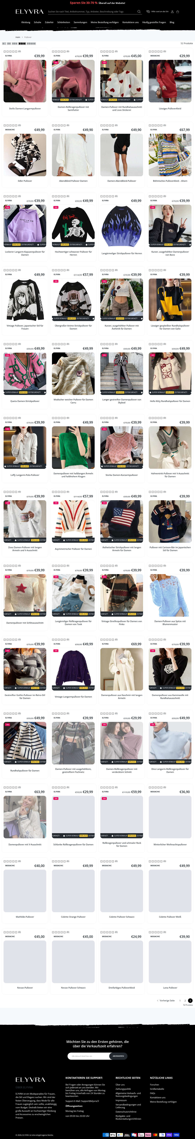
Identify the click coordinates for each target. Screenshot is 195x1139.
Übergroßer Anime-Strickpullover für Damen (73, 327)
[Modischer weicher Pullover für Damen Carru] (73, 373)
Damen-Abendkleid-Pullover (121, 180)
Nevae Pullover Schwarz (73, 987)
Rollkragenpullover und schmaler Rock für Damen (121, 844)
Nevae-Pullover (25, 987)
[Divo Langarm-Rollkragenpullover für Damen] (170, 743)
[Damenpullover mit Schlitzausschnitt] (25, 595)
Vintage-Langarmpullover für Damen (73, 696)
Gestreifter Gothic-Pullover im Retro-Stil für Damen (25, 696)
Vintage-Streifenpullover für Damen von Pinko (121, 623)
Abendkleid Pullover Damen (73, 180)
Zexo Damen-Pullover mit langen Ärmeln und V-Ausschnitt (25, 549)
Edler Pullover (25, 180)
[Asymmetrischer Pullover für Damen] (73, 521)
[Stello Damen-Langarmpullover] (25, 81)
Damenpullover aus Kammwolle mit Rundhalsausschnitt (170, 696)
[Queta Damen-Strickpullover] (25, 373)
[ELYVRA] (30, 12)
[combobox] (95, 11)
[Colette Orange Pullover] (73, 891)
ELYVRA (8, 56)
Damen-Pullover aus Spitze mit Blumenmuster (170, 623)
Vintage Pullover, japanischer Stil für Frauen (25, 327)
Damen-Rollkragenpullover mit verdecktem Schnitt (121, 770)
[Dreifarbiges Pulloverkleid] (121, 962)
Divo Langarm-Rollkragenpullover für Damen (170, 770)
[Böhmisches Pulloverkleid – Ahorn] (170, 155)
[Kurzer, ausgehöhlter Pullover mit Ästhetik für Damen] (121, 299)
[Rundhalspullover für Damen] (25, 743)
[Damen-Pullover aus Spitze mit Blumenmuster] (170, 595)
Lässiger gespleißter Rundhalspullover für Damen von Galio (170, 327)
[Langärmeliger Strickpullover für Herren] (121, 226)
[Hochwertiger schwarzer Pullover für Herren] (73, 226)
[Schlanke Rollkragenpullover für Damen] (73, 817)
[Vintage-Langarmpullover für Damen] (73, 669)
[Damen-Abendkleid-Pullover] (121, 155)
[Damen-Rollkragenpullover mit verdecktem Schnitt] (121, 743)
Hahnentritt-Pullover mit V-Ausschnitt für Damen (170, 475)
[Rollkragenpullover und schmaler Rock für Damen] (121, 817)
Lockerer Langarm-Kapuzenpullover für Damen (25, 253)
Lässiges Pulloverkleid (170, 108)
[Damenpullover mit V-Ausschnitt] (25, 817)
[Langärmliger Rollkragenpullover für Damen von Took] (73, 595)
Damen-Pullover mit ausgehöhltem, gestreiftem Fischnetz (73, 770)
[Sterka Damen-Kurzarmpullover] (121, 447)
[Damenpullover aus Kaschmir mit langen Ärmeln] (121, 669)
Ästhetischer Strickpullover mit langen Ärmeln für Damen (121, 549)
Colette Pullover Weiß (170, 916)
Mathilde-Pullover (25, 916)
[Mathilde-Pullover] (25, 891)
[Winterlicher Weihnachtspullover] (170, 817)
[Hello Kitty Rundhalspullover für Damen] (170, 373)
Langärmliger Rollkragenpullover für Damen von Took (73, 623)
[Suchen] (139, 11)
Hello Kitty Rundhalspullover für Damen (170, 401)
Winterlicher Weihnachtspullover (170, 844)
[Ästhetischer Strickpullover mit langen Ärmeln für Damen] (121, 521)
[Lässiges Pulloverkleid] (170, 81)
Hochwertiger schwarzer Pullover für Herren (73, 253)
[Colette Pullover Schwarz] (121, 891)
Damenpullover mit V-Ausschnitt (25, 844)
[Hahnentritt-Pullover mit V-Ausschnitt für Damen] (170, 447)
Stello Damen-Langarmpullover (25, 108)
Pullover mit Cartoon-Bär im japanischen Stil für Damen (170, 549)
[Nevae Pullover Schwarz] (73, 962)
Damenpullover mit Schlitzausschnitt (25, 622)
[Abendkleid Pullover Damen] (73, 155)
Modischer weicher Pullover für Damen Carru (73, 401)
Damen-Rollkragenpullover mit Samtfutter (73, 108)
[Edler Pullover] (25, 155)
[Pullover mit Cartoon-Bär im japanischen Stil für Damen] (170, 521)
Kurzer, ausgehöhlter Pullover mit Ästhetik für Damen (122, 327)
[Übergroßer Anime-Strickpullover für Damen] (73, 299)
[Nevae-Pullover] (25, 962)
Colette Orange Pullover (73, 916)
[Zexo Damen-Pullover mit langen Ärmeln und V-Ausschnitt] (25, 521)
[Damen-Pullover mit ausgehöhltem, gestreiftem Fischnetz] (73, 743)
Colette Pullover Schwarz (121, 916)
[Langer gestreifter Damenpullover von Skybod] (121, 373)
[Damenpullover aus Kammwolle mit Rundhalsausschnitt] (170, 669)
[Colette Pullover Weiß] (170, 891)
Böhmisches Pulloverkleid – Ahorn (170, 180)
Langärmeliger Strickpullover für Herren (122, 253)
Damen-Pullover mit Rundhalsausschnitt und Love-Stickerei (121, 108)
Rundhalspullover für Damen (24, 770)
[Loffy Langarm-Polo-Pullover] (25, 447)
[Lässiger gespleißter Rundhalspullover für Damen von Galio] (170, 299)
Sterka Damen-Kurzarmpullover (122, 474)
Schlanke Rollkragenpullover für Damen (73, 844)
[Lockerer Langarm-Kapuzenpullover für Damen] (25, 226)
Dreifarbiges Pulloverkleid (122, 987)
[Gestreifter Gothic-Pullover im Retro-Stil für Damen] (25, 669)
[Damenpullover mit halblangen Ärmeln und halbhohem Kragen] (73, 447)
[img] (10, 51)
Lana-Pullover (170, 987)
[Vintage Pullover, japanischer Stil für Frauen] (25, 299)
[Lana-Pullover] (170, 962)
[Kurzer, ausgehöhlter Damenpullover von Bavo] (170, 226)
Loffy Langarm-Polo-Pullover (25, 474)
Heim (18, 37)
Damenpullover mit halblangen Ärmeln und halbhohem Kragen (73, 475)
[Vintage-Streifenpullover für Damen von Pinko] (121, 595)
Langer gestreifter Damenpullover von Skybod (121, 401)
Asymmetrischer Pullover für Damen (73, 548)
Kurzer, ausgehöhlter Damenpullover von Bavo (170, 253)
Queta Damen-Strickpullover (24, 401)
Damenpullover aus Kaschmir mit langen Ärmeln (121, 696)
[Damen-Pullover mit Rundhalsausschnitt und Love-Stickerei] (121, 81)
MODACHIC (155, 56)
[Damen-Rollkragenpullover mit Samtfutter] (73, 81)
